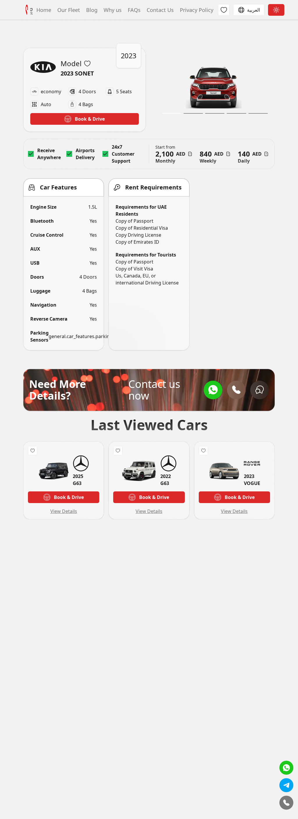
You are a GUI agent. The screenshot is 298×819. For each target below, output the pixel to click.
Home (43, 9)
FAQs (133, 9)
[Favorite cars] (224, 10)
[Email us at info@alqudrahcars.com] (259, 390)
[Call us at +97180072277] (236, 390)
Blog (91, 9)
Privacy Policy (195, 9)
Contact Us (159, 9)
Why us (112, 9)
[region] (214, 89)
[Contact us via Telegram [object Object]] (286, 785)
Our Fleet (68, 9)
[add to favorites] (87, 63)
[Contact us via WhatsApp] (213, 390)
